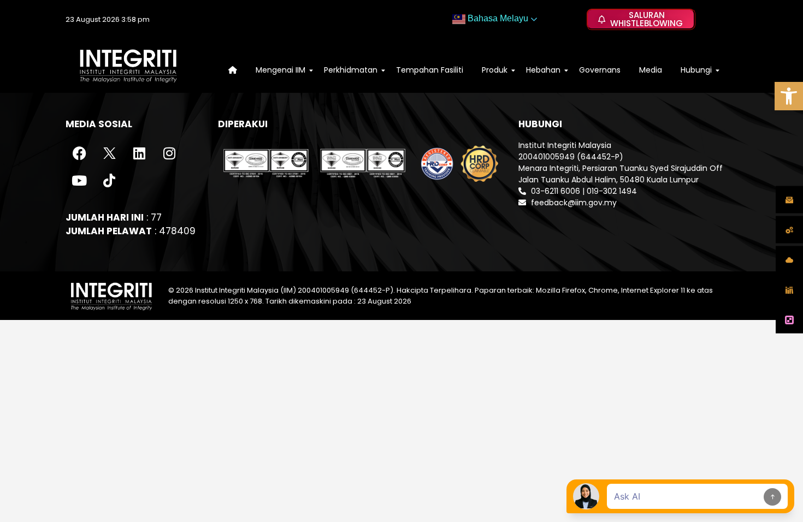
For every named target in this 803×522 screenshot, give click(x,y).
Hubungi (696, 69)
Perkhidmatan (350, 69)
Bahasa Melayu (496, 18)
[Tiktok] (109, 180)
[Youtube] (79, 180)
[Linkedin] (139, 153)
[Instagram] (169, 153)
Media (650, 69)
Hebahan (543, 69)
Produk (494, 69)
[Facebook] (79, 153)
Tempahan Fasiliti (429, 69)
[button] (789, 96)
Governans (600, 69)
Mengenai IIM (280, 69)
